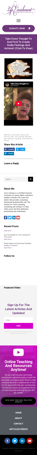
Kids (12, 137)
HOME (18, 412)
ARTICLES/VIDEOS (18, 429)
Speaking (18, 139)
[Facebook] (5, 217)
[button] (18, 20)
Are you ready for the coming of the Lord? (17, 236)
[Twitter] (10, 217)
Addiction (7, 135)
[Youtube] (18, 217)
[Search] (30, 179)
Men (5, 139)
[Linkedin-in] (22, 441)
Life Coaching (19, 137)
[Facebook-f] (7, 441)
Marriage (28, 137)
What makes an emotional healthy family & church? (17, 244)
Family (22, 135)
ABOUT (18, 418)
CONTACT (18, 423)
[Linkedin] (14, 217)
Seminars (11, 139)
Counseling (15, 135)
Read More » (8, 231)
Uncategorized (27, 139)
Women (6, 140)
